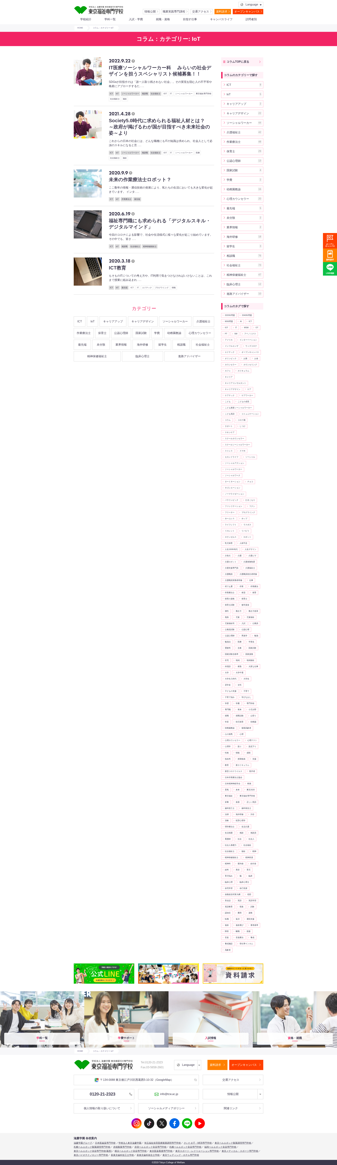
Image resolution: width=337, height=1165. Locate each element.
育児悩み (229, 876)
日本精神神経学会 (232, 783)
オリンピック (230, 358)
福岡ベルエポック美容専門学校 (220, 1147)
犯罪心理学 (240, 820)
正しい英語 (251, 802)
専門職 (228, 709)
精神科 (228, 863)
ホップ (244, 518)
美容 (238, 870)
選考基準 (254, 925)
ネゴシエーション (232, 488)
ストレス (229, 451)
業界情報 (121, 344)
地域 (238, 660)
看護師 (228, 839)
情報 (238, 753)
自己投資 (243, 888)
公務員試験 (229, 629)
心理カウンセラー (200, 333)
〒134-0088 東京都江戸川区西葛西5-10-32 (137, 1079)
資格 (250, 913)
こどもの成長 (243, 401)
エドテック (229, 352)
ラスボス (247, 525)
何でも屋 (229, 586)
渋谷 (252, 814)
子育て (246, 691)
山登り (253, 716)
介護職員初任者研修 (248, 574)
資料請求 (221, 11)
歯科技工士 (229, 808)
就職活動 (239, 716)
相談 (241, 833)
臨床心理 (229, 882)
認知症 (228, 913)
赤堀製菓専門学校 (122, 1147)
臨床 (250, 876)
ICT (79, 321)
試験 (252, 907)
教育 (227, 765)
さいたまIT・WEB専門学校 (198, 1143)
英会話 (228, 900)
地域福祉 (250, 660)
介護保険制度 (249, 562)
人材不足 (243, 543)
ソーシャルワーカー (175, 321)
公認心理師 (121, 333)
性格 (227, 753)
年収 (227, 722)
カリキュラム (243, 371)
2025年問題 (230, 315)
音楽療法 (239, 937)
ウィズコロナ (251, 346)
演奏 (227, 820)
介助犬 (228, 556)
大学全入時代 (230, 679)
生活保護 (229, 833)
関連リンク (231, 1108)
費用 (240, 913)
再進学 (244, 636)
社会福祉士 (203, 344)
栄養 (227, 802)
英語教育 (229, 907)
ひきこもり (250, 500)
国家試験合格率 (231, 654)
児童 (238, 617)
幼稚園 (253, 722)
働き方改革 (253, 611)
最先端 (82, 344)
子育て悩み (229, 697)
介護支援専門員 (231, 568)
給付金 (253, 863)
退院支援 (250, 919)
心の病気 (229, 734)
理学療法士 (229, 827)
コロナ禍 (241, 420)
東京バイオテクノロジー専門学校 (91, 1155)
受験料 (228, 648)
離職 (238, 931)
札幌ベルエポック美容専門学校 (185, 1147)
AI (241, 321)
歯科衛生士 (246, 808)
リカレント (229, 531)
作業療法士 (84, 333)
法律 (227, 814)
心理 (241, 734)
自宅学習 (229, 888)
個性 (227, 611)
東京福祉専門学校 (247, 796)
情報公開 (150, 11)
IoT (93, 321)
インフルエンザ (231, 346)
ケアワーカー (247, 395)
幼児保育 (239, 722)
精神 (254, 851)
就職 (227, 716)
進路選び (239, 925)
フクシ (252, 506)
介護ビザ (252, 556)
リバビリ (245, 531)
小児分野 (252, 709)
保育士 (102, 333)
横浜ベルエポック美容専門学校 (131, 1151)
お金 (256, 358)
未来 (238, 790)
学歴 (227, 703)
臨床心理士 (143, 356)
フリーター (229, 512)
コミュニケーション (250, 414)
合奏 (240, 648)
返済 (238, 919)
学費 (157, 333)
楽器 (238, 802)
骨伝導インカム (246, 944)
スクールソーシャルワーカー (237, 445)
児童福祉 (250, 617)
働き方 (239, 611)
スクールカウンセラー (234, 438)
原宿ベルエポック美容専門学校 (150, 1147)
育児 (248, 870)
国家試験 (141, 333)
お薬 (245, 358)
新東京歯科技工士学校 (122, 1155)
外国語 (228, 666)
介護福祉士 (203, 321)
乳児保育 (229, 543)
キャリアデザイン (142, 321)
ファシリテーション (233, 506)
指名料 (228, 759)
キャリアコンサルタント (235, 383)
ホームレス (229, 518)
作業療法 (254, 586)
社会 (240, 839)
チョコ (250, 481)
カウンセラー (230, 365)
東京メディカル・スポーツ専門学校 (240, 1151)
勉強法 (228, 642)
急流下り (252, 746)
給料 (227, 870)
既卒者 (252, 771)
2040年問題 (247, 315)
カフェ (228, 371)
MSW (246, 327)
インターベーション (248, 340)
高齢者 (228, 950)
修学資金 (245, 605)
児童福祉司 (229, 623)
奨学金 (228, 685)
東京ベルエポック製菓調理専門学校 (233, 1143)
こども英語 (229, 414)
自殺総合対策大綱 (232, 894)
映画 (249, 783)
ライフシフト (230, 525)
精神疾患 (249, 857)
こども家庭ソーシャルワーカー (238, 408)
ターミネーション (232, 481)
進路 (227, 925)
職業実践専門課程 (174, 11)
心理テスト (252, 740)
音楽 (227, 937)
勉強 (256, 636)
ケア (249, 389)
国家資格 (249, 654)
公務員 (255, 623)
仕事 (251, 580)
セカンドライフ (231, 457)
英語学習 (252, 900)
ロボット (247, 537)
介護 (240, 556)
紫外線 (240, 863)
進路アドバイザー (189, 356)
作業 (241, 586)
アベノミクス (250, 334)
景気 (227, 790)
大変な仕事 (253, 666)
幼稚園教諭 (174, 333)
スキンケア (229, 432)
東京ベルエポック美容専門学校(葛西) (93, 1151)
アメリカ (229, 340)
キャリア (229, 377)
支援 (254, 759)
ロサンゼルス (230, 537)
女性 (240, 685)
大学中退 (239, 672)
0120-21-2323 (102, 1094)
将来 (240, 709)
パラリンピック (231, 500)
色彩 (249, 894)
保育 (254, 592)
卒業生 (251, 642)
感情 (248, 753)
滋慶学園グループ (83, 1143)
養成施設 (229, 944)
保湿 (243, 592)
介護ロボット (230, 562)
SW (235, 334)
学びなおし (246, 697)
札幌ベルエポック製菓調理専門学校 (92, 1147)
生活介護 (245, 827)
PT (226, 334)
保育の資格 (229, 599)
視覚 (241, 907)
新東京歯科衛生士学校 (148, 1155)
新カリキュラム (242, 765)
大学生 (246, 679)
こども (228, 401)
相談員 (253, 833)
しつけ (242, 426)
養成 (252, 937)
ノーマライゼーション (234, 494)
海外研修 (142, 344)
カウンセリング (250, 365)
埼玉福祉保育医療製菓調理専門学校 (162, 1143)
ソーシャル (250, 457)
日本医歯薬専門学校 (105, 1143)
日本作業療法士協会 (233, 777)
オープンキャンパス (247, 11)
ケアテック (229, 395)
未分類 (101, 344)
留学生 (162, 344)
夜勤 (240, 666)
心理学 (228, 746)
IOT (226, 327)
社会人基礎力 (230, 845)
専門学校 (250, 703)
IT (236, 327)
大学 (227, 672)
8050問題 (229, 321)
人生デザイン (250, 549)
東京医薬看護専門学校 (161, 1151)
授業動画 (241, 759)
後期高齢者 (246, 728)
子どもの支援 (230, 691)
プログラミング (248, 512)
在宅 (227, 660)
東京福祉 (229, 796)
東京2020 (251, 790)
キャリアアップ (113, 321)
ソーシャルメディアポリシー (166, 1108)
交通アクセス (200, 11)
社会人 (251, 839)
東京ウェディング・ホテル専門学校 (181, 1155)
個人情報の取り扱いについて (102, 1108)
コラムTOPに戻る (238, 61)
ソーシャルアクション (234, 463)
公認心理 (245, 629)
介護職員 (229, 574)
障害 (227, 931)
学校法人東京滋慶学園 (129, 1143)
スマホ (242, 451)
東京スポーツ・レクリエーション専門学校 (197, 1151)
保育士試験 (229, 605)
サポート (229, 426)
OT (257, 327)
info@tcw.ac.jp (169, 1094)
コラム (228, 420)
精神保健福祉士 (97, 356)
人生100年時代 (231, 549)
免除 (227, 617)
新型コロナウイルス (233, 771)
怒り (240, 746)
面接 (248, 931)
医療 (240, 642)
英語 (240, 900)
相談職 (181, 344)
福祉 (243, 851)
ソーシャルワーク (232, 475)
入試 (243, 623)
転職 (227, 919)
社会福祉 (247, 845)
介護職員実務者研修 (233, 580)
